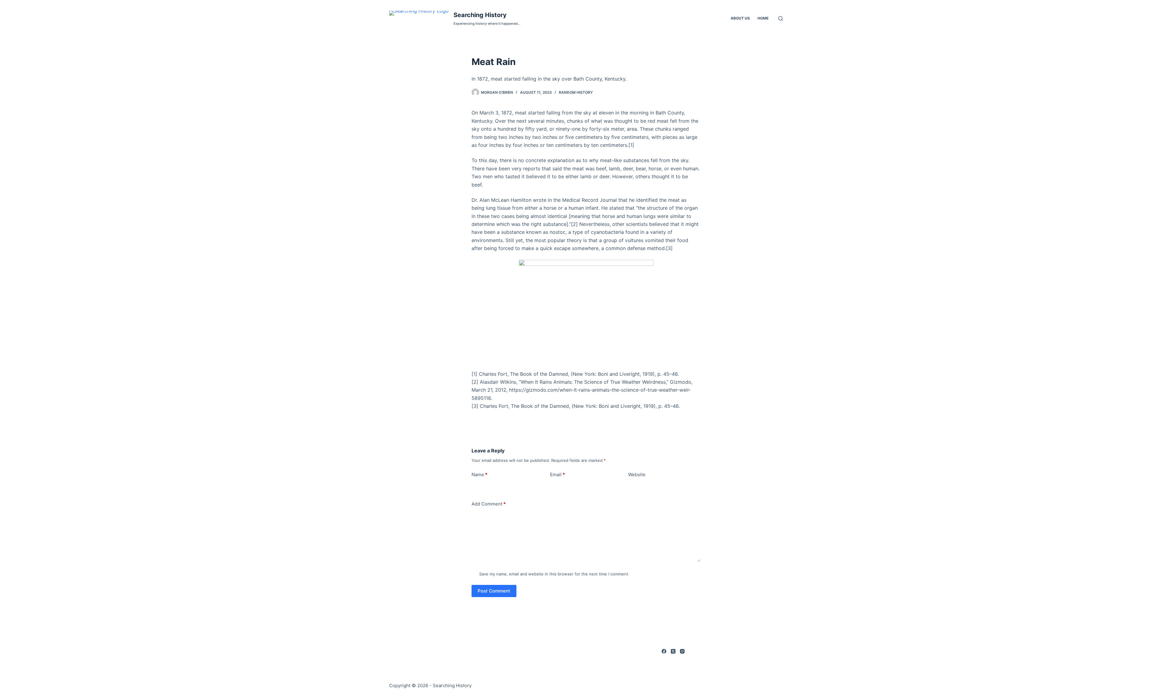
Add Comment (489, 504)
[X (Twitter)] (673, 651)
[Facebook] (664, 651)
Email (557, 474)
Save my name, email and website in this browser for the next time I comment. (554, 573)
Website (637, 474)
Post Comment (494, 591)
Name (479, 474)
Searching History (480, 15)
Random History (576, 92)
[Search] (780, 18)
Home (763, 18)
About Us (740, 18)
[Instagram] (682, 651)
